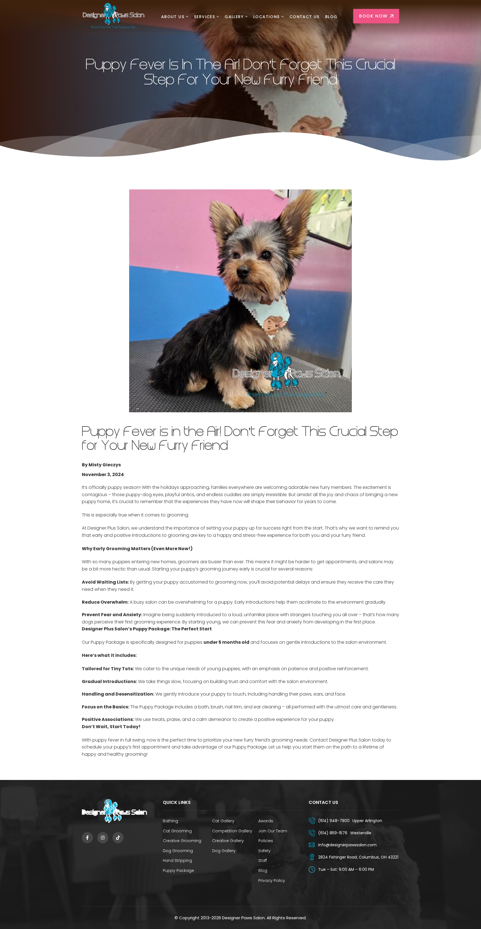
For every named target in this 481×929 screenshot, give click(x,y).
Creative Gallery (228, 840)
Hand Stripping (177, 860)
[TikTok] (118, 837)
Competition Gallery (232, 831)
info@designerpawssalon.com (347, 845)
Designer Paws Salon (243, 918)
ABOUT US (172, 16)
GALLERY (234, 16)
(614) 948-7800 (334, 820)
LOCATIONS (266, 16)
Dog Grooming (178, 851)
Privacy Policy (271, 880)
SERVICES (204, 16)
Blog (331, 16)
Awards (265, 821)
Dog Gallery (223, 851)
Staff (262, 860)
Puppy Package (178, 870)
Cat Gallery (223, 821)
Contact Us (304, 16)
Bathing (170, 821)
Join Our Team (272, 831)
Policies (265, 840)
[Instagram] (102, 837)
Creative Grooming (182, 840)
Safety (264, 851)
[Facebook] (87, 837)
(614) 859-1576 (332, 833)
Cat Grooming (177, 831)
